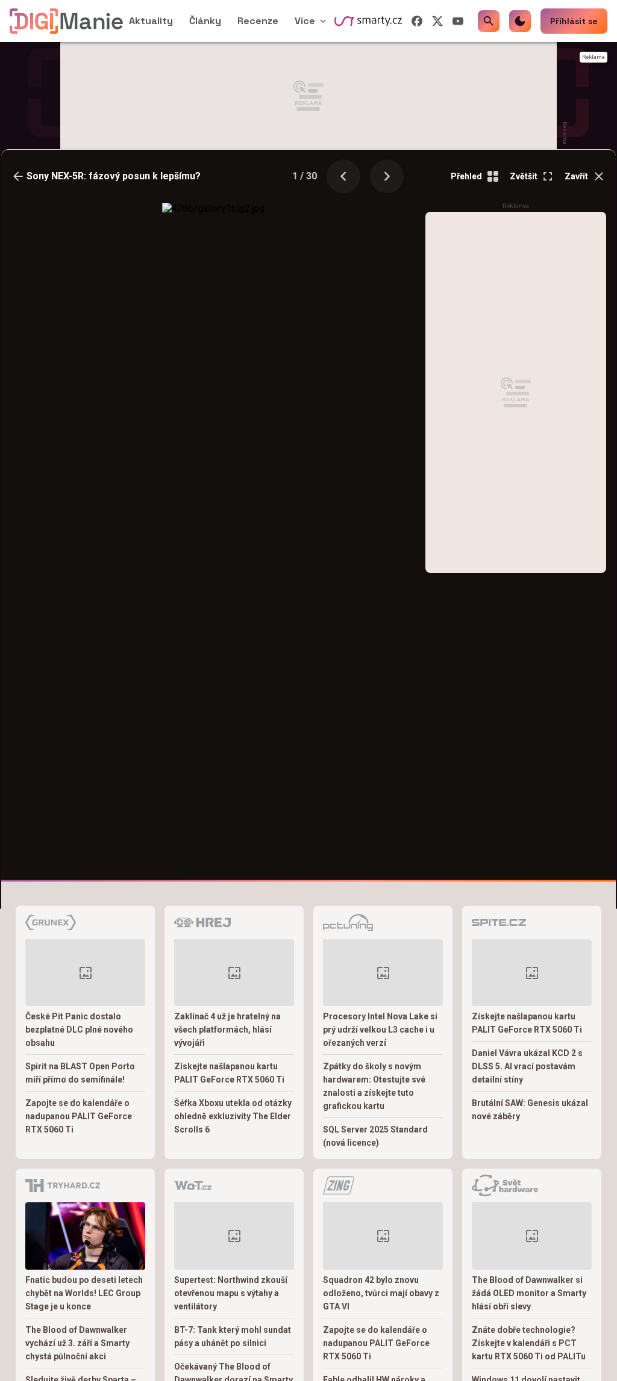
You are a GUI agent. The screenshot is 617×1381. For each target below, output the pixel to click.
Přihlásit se (574, 21)
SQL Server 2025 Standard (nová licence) (375, 1136)
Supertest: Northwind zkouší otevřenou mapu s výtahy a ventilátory (230, 1293)
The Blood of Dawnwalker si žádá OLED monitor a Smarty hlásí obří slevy (529, 1293)
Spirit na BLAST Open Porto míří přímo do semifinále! (80, 1072)
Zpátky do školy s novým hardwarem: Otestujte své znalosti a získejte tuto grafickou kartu (374, 1086)
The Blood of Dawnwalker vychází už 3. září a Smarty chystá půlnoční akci (77, 1343)
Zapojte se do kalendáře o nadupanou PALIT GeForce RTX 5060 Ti (78, 1116)
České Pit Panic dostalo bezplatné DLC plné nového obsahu (79, 1030)
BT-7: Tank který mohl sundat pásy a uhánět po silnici (232, 1336)
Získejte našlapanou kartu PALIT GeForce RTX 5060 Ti (229, 1072)
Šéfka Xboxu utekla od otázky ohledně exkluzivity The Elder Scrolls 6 (233, 1116)
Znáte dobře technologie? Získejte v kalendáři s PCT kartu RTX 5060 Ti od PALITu (529, 1343)
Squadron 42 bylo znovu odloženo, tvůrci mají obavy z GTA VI (381, 1293)
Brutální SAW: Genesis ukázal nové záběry (530, 1109)
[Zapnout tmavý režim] (520, 21)
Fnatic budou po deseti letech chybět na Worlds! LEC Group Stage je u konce (84, 1293)
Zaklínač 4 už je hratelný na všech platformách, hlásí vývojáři (227, 1030)
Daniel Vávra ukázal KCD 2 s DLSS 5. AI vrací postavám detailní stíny (527, 1066)
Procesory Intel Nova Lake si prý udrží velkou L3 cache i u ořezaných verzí (380, 1030)
